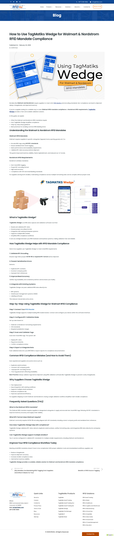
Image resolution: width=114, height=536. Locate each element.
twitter (13, 2)
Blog (35, 511)
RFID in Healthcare (87, 503)
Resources (58, 7)
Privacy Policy (37, 505)
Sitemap (36, 517)
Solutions (67, 7)
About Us (77, 7)
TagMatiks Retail (62, 517)
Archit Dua (14, 48)
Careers (36, 500)
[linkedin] (19, 2)
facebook (10, 2)
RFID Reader (29, 309)
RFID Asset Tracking (88, 497)
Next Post (89, 469)
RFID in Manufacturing (88, 508)
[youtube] (16, 2)
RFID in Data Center (88, 517)
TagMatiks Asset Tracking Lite (66, 505)
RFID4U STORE (97, 6)
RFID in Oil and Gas (88, 511)
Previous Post (33, 471)
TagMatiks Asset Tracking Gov (66, 503)
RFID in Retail (86, 500)
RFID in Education (87, 525)
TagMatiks (61, 497)
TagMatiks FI (61, 514)
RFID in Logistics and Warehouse (91, 505)
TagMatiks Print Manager (65, 511)
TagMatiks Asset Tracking (65, 500)
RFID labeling (57, 103)
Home (42, 7)
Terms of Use (37, 508)
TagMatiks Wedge (63, 508)
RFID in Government (88, 519)
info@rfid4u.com (97, 2)
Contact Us (87, 7)
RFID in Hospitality (87, 514)
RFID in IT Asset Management (90, 522)
